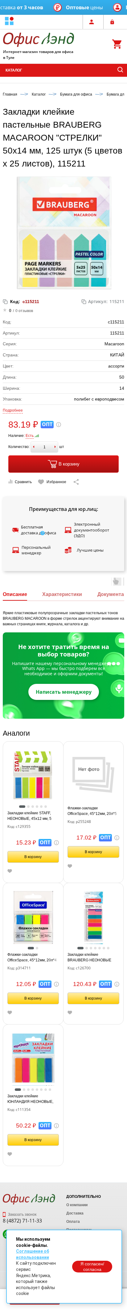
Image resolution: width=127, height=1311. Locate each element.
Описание (15, 594)
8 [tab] (50, 1089)
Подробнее (13, 410)
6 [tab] (45, 806)
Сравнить (23, 482)
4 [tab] (37, 806)
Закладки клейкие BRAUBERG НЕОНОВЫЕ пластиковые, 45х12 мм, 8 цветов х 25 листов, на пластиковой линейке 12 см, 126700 (92, 957)
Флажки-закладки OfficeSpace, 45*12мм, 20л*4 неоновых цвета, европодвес (32, 957)
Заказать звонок (21, 1214)
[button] (9, 22)
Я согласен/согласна (92, 1266)
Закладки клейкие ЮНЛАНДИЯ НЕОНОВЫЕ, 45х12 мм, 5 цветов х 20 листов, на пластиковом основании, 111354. (30, 1099)
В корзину (69, 463)
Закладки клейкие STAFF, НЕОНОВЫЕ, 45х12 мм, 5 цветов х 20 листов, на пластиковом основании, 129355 (29, 816)
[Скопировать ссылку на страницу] (76, 482)
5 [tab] (41, 806)
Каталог (14, 70)
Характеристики (62, 594)
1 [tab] (22, 806)
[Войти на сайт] (114, 22)
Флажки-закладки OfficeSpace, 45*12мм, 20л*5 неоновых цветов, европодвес (92, 811)
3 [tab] (32, 806)
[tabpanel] (33, 775)
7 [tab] (108, 948)
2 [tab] (28, 806)
